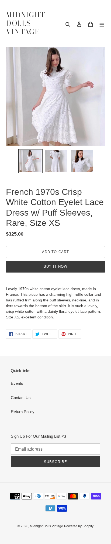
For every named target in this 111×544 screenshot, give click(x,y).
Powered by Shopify (78, 526)
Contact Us (21, 397)
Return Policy (22, 411)
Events (17, 383)
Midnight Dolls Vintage (26, 24)
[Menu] (101, 24)
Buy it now (55, 266)
